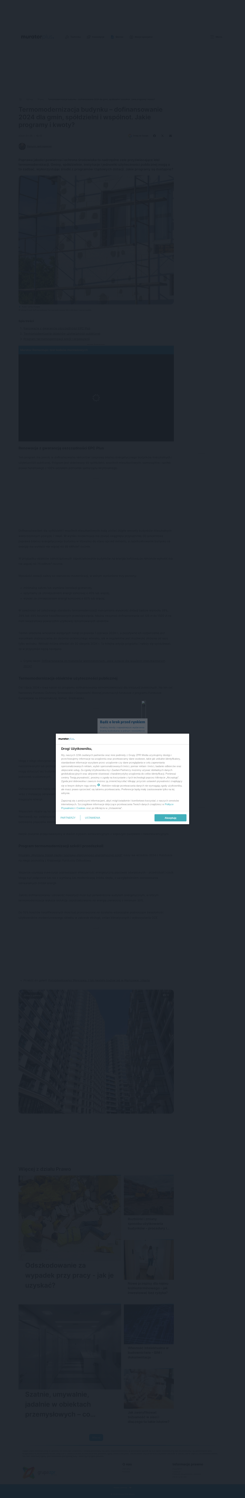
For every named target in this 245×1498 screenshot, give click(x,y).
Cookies (81, 808)
